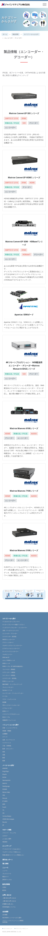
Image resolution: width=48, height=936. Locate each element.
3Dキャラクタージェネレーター (11, 705)
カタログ (4, 836)
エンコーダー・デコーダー (9, 633)
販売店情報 (6, 884)
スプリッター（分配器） (9, 672)
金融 (3, 755)
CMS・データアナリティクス (10, 630)
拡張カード (5, 711)
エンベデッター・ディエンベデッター (12, 693)
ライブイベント (6, 743)
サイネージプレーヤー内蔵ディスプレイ (13, 624)
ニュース (5, 867)
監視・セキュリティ (8, 749)
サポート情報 (6, 830)
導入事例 (5, 863)
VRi (3, 813)
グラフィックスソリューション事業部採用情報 (12, 921)
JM (3, 825)
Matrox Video (6, 792)
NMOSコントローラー (8, 639)
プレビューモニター (8, 687)
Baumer (4, 822)
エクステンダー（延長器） (9, 636)
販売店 (4, 890)
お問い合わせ (6, 895)
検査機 (4, 702)
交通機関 (4, 734)
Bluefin (4, 774)
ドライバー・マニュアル (9, 833)
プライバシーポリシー (22, 928)
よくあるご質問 (6, 839)
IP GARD (5, 801)
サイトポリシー (8, 928)
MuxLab (4, 798)
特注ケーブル (6, 717)
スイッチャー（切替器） (9, 675)
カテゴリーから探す (9, 618)
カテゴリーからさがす (31, 34)
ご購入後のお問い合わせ (9, 901)
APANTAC (5, 768)
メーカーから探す (8, 765)
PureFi (4, 807)
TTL (3, 810)
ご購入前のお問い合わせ (9, 898)
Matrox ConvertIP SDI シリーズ (24, 113)
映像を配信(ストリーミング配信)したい (13, 855)
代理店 (4, 887)
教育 (3, 758)
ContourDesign (6, 816)
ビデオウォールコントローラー (11, 648)
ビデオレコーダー (7, 708)
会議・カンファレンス (8, 740)
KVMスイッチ (6, 663)
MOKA (4, 777)
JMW (3, 804)
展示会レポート (7, 860)
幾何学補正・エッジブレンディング (12, 684)
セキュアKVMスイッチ (8, 660)
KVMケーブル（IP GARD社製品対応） (13, 666)
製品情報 (15, 34)
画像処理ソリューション (9, 720)
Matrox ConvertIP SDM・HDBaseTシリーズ (24, 243)
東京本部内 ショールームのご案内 (11, 917)
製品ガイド (5, 876)
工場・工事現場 (6, 746)
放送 (3, 752)
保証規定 (4, 842)
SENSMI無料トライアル (9, 907)
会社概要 (5, 912)
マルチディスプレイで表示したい (11, 852)
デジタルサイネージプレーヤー (11, 621)
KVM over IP (5, 657)
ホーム (5, 34)
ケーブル (4, 696)
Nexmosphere (6, 780)
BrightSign (5, 771)
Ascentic (4, 783)
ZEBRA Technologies (8, 819)
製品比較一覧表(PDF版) (11, 78)
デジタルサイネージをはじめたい (11, 849)
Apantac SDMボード (24, 314)
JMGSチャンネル (7, 879)
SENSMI (4, 789)
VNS (3, 795)
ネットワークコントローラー (10, 651)
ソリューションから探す (10, 725)
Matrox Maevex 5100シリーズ (24, 550)
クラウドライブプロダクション (11, 714)
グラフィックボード (8, 642)
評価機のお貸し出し (8, 904)
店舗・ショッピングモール (9, 728)
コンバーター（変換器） (9, 669)
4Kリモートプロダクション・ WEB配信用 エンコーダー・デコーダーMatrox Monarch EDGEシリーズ (24, 365)
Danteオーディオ (7, 690)
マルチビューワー (7, 654)
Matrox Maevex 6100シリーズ (24, 428)
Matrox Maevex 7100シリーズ (24, 490)
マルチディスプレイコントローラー (12, 645)
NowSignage (6, 786)
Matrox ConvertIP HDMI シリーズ (24, 177)
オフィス (4, 737)
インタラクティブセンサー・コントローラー (14, 627)
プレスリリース (6, 873)
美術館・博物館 (6, 731)
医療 (3, 760)
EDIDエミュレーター (8, 681)
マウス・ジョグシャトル (9, 699)
